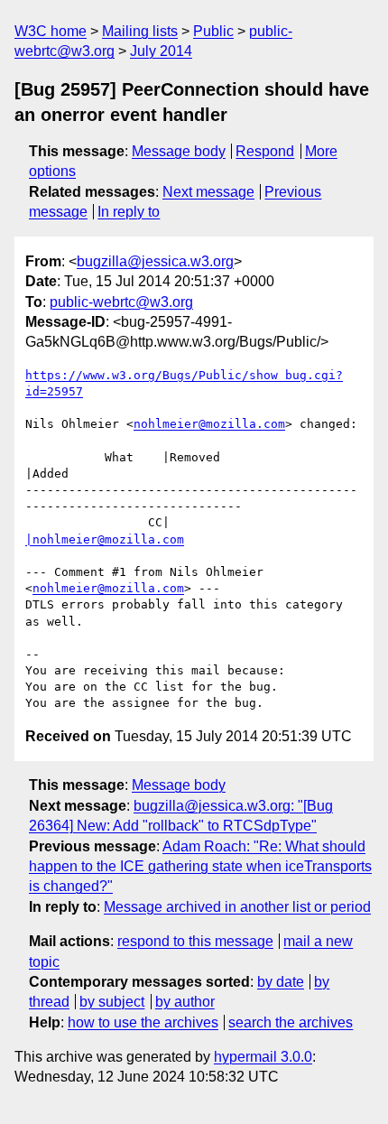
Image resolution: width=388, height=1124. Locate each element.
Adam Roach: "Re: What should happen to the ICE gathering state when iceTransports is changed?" (200, 867)
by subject (111, 1001)
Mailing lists (140, 31)
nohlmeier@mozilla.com (209, 424)
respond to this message (195, 941)
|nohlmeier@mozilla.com (104, 539)
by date (280, 981)
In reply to (128, 211)
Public (213, 31)
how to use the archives (143, 1022)
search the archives (290, 1022)
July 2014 (161, 51)
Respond (265, 151)
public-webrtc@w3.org (121, 302)
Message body (179, 151)
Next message (208, 192)
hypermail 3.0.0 (263, 1056)
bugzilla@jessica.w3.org (155, 261)
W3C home (50, 31)
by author (185, 1001)
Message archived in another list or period (237, 907)
